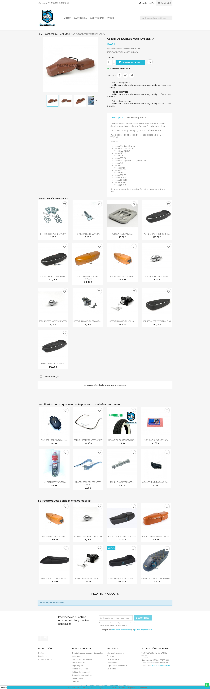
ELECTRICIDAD (97, 18)
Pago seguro (77, 665)
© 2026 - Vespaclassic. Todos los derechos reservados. (105, 686)
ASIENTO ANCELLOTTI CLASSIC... (121, 578)
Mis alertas (111, 669)
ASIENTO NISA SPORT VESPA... (53, 363)
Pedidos (110, 656)
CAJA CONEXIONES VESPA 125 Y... (54, 440)
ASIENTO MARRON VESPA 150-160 (155, 536)
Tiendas (75, 681)
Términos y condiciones (82, 659)
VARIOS (110, 18)
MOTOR (67, 18)
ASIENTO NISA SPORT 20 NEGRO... (54, 578)
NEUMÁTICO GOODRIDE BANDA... (121, 440)
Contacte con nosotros (82, 675)
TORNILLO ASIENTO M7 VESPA (88, 234)
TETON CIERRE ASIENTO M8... (157, 276)
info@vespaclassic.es (161, 665)
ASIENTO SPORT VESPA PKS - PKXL (157, 321)
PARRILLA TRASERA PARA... (122, 234)
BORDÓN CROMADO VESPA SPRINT (88, 440)
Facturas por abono (115, 659)
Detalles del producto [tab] (137, 117)
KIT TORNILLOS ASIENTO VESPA (53, 234)
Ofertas (41, 653)
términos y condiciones (121, 630)
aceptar (4, 688)
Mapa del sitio (77, 678)
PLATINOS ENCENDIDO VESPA (156, 440)
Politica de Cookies (80, 669)
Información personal (115, 653)
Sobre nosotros (78, 662)
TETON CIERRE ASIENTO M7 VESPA (53, 321)
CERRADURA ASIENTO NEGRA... (122, 321)
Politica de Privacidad (81, 672)
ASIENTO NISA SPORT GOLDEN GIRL (155, 578)
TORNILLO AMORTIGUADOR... (122, 482)
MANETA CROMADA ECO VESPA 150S (88, 483)
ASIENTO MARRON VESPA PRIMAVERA (87, 277)
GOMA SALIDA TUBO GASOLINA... (155, 482)
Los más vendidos (45, 659)
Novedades (42, 656)
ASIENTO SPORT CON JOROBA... (157, 234)
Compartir (119, 75)
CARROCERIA (80, 18)
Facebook (40, 638)
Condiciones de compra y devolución (87, 653)
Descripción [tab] (117, 117)
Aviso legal (76, 656)
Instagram (45, 638)
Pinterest (131, 75)
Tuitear (125, 75)
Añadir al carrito (130, 62)
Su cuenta (112, 648)
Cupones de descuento (117, 665)
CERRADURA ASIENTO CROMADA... (88, 321)
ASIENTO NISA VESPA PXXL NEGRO (122, 536)
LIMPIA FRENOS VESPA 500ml (54, 482)
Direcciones (112, 662)
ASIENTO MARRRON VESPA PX (122, 276)
